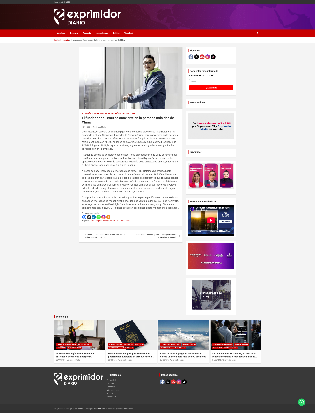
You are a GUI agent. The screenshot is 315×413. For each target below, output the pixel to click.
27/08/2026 (165, 360)
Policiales (139, 344)
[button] (301, 402)
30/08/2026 (60, 360)
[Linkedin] (94, 217)
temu (118, 221)
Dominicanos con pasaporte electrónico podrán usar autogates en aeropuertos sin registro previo (130, 356)
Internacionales (102, 33)
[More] (108, 217)
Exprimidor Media (99, 127)
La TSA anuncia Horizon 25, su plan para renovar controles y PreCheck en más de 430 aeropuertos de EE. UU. (234, 356)
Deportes (74, 33)
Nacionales (128, 344)
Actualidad (61, 33)
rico (113, 221)
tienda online (125, 221)
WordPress (128, 408)
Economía (87, 33)
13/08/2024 (86, 127)
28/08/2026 (113, 360)
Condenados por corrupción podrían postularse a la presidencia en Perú (156, 236)
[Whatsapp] (98, 217)
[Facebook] (84, 217)
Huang (105, 221)
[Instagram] (103, 217)
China (92, 221)
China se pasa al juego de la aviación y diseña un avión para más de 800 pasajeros (183, 355)
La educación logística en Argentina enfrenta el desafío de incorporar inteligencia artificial (75, 356)
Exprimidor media (75, 408)
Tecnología (128, 33)
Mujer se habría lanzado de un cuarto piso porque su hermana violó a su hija (105, 236)
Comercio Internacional (66, 344)
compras (98, 221)
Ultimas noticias (127, 113)
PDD (110, 221)
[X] (89, 217)
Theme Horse (99, 408)
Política (116, 33)
